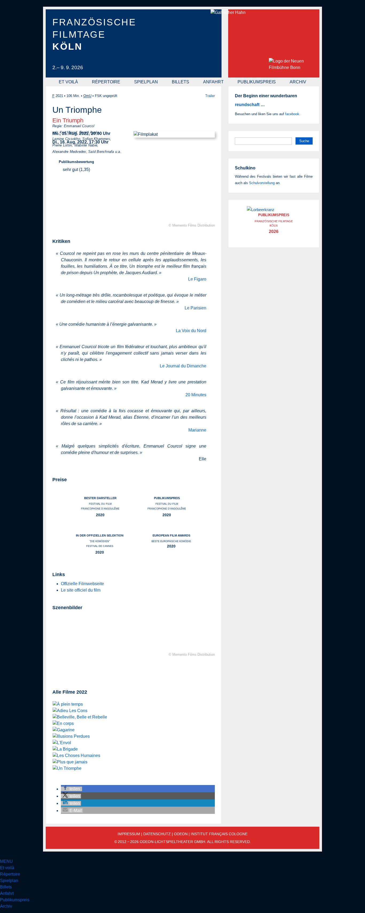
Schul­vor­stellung (262, 183)
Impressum (129, 834)
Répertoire (106, 82)
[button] (71, 789)
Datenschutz (157, 834)
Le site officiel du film (80, 590)
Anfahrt (213, 82)
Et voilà (68, 82)
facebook (292, 114)
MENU (6, 861)
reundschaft (247, 104)
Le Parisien (195, 308)
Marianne (197, 430)
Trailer (210, 96)
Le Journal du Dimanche (183, 366)
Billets (180, 82)
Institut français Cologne (219, 834)
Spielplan (146, 82)
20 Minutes (195, 395)
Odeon (181, 834)
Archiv (298, 82)
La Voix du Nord (191, 330)
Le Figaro (197, 279)
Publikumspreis (257, 82)
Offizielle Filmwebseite (82, 583)
